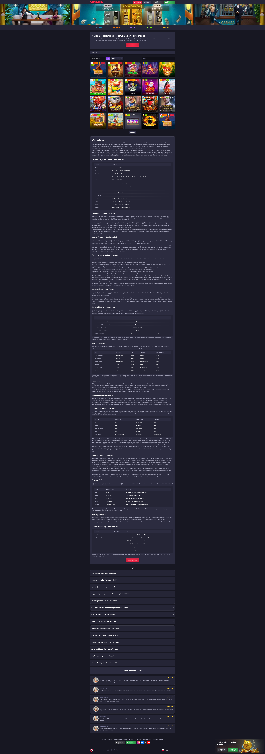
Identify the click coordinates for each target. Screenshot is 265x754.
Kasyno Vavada (132, 45)
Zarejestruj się (137, 2)
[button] (2, 14)
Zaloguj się (146, 2)
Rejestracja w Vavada (132, 560)
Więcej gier (132, 132)
